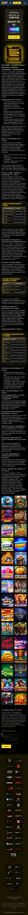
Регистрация (17, 2)
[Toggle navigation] (24, 3)
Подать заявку (14, 37)
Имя (3, 736)
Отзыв (3, 743)
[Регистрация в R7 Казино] (14, 54)
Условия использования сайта (14, 897)
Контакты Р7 (14, 898)
